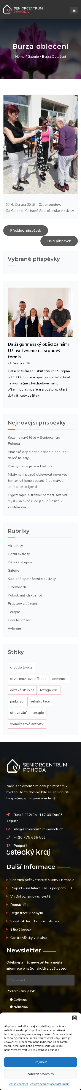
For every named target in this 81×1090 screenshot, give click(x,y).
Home (20, 56)
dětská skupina (22, 690)
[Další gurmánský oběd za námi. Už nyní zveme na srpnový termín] (40, 311)
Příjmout (41, 1062)
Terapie (14, 612)
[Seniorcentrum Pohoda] (27, 9)
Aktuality (15, 545)
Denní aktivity (19, 554)
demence (59, 678)
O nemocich (17, 587)
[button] (74, 1018)
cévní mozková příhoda (28, 678)
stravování (18, 712)
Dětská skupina (20, 562)
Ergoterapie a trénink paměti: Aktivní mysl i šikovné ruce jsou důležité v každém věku (37, 501)
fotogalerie (49, 690)
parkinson (17, 701)
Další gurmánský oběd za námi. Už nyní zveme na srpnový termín (39, 350)
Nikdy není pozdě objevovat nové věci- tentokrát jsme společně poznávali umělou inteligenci (39, 480)
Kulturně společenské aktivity (49, 210)
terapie (38, 712)
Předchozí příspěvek (25, 230)
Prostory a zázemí (22, 603)
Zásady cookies (18, 1084)
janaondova (52, 204)
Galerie (33, 56)
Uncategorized (19, 620)
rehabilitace (40, 701)
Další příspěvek (59, 241)
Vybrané (14, 628)
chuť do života (21, 667)
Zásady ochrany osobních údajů (50, 1084)
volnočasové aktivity (26, 724)
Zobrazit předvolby (40, 1074)
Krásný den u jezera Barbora (30, 466)
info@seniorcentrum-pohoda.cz (38, 829)
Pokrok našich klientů (25, 595)
